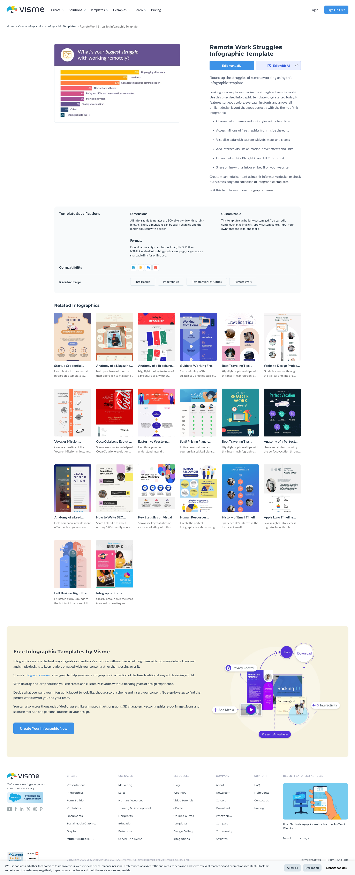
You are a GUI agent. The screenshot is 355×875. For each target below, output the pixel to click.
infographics (171, 281)
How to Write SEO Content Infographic (111, 517)
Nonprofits (125, 815)
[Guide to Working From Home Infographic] (198, 337)
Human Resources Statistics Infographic (195, 517)
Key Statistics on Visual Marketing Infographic (155, 517)
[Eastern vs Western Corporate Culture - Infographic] (156, 412)
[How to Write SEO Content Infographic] (114, 488)
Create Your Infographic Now (43, 728)
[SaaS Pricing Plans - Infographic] (198, 412)
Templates (97, 10)
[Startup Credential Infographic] (72, 337)
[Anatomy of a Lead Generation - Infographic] (72, 488)
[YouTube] (9, 808)
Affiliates (221, 838)
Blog (176, 785)
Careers (221, 800)
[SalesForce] (25, 797)
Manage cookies (336, 867)
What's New (224, 815)
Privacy (329, 859)
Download (223, 808)
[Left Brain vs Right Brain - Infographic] (72, 564)
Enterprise (125, 831)
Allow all (292, 867)
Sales (121, 792)
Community (224, 831)
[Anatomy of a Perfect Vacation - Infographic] (282, 412)
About (220, 785)
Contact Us (261, 800)
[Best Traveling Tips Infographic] (240, 337)
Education (125, 823)
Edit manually (232, 65)
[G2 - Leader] (32, 853)
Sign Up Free (336, 10)
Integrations (181, 838)
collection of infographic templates (264, 182)
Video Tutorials (183, 800)
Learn (139, 10)
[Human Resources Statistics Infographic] (198, 488)
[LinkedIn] (21, 808)
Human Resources (130, 800)
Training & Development (134, 808)
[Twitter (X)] (28, 808)
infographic (142, 281)
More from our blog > (296, 838)
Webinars (179, 792)
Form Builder (76, 800)
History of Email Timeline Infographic (240, 517)
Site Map (342, 859)
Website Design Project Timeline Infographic (281, 366)
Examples (120, 10)
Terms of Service (311, 859)
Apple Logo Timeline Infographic (278, 517)
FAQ (257, 785)
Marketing (125, 785)
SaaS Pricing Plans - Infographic (194, 441)
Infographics (75, 792)
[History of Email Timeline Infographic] (240, 488)
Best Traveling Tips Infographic (236, 366)
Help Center (262, 792)
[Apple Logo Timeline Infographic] (282, 488)
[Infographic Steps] (114, 564)
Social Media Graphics (81, 823)
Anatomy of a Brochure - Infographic (156, 366)
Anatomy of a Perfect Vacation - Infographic (280, 441)
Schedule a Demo (130, 838)
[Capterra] (16, 853)
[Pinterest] (41, 808)
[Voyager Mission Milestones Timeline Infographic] (72, 412)
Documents (75, 815)
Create (56, 10)
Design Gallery (183, 831)
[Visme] (25, 10)
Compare (222, 823)
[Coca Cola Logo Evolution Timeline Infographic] (114, 412)
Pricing (156, 10)
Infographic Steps (109, 593)
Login (314, 10)
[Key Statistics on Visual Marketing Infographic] (156, 488)
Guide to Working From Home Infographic (197, 366)
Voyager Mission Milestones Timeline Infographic (69, 441)
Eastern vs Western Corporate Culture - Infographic (152, 441)
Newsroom (223, 792)
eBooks (178, 808)
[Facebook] (16, 808)
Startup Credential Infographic (68, 366)
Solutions (75, 10)
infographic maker (260, 190)
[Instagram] (35, 808)
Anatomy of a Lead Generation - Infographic (72, 517)
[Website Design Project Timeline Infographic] (282, 337)
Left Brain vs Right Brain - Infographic (72, 593)
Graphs (71, 831)
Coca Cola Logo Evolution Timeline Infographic (114, 441)
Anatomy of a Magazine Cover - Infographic (113, 366)
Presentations (76, 785)
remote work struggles (207, 281)
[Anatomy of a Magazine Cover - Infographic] (114, 337)
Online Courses (183, 815)
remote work (243, 281)
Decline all (312, 867)
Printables (74, 808)
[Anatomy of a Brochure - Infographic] (156, 337)
